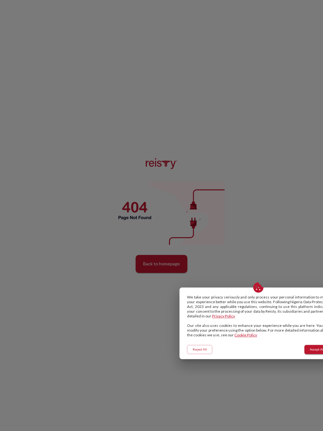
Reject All (200, 349)
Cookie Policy (245, 335)
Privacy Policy (223, 316)
